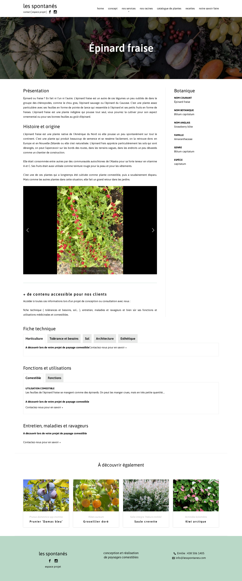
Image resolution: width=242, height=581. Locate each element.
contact (26, 12)
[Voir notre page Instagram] (55, 12)
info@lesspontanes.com (191, 557)
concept (112, 8)
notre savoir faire (209, 8)
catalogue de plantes (169, 8)
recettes (190, 8)
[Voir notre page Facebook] (50, 12)
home (100, 8)
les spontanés (40, 6)
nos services (129, 8)
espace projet (39, 12)
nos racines (146, 8)
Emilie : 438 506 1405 (190, 553)
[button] (27, 230)
